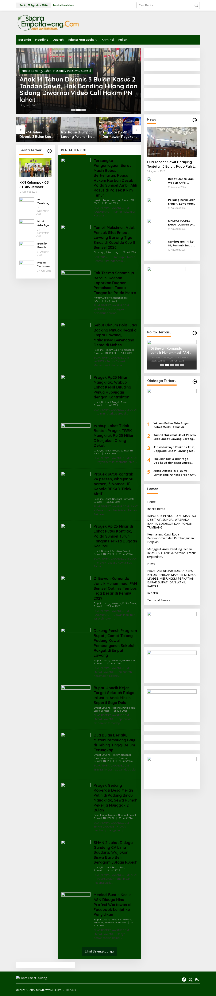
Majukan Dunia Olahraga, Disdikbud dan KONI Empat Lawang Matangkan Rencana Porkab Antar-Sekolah (174, 461)
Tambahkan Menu (63, 5)
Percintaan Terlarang (105, 758)
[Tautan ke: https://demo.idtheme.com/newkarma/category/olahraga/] (194, 381)
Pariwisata (129, 498)
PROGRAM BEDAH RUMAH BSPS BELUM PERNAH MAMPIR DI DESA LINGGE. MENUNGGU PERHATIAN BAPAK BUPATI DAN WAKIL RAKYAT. (171, 578)
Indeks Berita (156, 509)
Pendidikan (128, 660)
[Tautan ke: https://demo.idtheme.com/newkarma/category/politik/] (194, 333)
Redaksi (152, 593)
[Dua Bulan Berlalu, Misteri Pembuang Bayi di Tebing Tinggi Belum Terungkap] (95, 773)
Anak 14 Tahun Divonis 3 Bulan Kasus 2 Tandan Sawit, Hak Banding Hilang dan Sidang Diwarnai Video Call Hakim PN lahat (78, 89)
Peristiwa (73, 71)
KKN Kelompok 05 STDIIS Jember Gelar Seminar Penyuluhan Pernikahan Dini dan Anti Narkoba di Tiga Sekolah (34, 184)
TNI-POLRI (110, 353)
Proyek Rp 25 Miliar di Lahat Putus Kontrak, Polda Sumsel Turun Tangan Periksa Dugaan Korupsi (115, 536)
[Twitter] (190, 979)
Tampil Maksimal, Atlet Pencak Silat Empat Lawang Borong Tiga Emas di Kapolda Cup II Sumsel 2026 (114, 237)
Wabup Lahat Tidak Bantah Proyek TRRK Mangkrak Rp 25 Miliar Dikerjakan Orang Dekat (114, 435)
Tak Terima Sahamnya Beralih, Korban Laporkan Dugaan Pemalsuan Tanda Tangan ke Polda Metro (115, 282)
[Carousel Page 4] (177, 365)
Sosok (124, 402)
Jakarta (107, 297)
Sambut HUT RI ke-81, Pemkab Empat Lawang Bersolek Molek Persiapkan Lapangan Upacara (182, 243)
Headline (99, 349)
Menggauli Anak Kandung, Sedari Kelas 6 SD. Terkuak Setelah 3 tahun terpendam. (172, 553)
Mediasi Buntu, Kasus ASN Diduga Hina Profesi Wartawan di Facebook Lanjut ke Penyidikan (112, 904)
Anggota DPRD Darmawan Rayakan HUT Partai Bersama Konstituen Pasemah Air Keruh (119, 134)
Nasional (59, 71)
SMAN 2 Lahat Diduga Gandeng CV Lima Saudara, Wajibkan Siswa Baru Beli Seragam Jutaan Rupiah (115, 852)
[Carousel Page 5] (182, 365)
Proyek (116, 402)
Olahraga (99, 252)
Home (151, 502)
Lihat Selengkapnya (99, 951)
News (151, 564)
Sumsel (86, 71)
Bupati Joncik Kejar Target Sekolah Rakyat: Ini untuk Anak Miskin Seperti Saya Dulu (115, 695)
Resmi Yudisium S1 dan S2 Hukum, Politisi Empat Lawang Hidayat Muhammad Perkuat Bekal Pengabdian (44, 264)
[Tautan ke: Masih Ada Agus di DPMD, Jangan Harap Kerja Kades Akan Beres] (26, 226)
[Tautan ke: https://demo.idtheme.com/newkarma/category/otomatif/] (194, 120)
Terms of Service (158, 600)
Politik (125, 603)
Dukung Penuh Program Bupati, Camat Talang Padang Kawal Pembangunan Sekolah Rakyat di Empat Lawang (115, 643)
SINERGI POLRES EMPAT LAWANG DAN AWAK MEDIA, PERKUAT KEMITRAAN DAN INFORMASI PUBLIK (182, 222)
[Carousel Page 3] (83, 110)
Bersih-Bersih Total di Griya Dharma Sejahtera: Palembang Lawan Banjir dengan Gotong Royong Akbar (44, 245)
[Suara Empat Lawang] (48, 22)
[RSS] (197, 979)
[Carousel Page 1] (73, 110)
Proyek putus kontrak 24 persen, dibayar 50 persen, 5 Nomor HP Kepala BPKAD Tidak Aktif (113, 484)
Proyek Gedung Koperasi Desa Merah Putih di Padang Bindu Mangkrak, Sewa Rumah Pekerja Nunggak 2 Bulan (115, 798)
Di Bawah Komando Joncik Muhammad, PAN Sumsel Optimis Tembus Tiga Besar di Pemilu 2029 (115, 588)
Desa (96, 815)
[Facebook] (184, 979)
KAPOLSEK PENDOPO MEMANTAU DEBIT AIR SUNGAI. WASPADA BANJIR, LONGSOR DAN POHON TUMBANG (171, 521)
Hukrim (98, 200)
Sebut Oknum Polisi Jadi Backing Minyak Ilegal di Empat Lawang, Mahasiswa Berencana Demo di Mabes (115, 335)
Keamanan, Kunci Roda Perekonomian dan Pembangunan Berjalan (170, 538)
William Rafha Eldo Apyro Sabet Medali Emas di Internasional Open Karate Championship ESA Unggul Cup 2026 (175, 425)
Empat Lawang (32, 71)
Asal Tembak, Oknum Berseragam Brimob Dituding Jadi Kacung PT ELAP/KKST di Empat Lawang (43, 201)
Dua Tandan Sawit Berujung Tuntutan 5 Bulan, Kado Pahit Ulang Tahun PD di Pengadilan (171, 164)
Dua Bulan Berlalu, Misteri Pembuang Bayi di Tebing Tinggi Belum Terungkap (114, 742)
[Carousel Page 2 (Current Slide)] (78, 110)
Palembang (111, 252)
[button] (196, 5)
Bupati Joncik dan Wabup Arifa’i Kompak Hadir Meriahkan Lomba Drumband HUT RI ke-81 (181, 181)
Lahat (47, 71)
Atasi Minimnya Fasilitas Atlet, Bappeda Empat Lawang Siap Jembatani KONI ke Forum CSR (175, 449)
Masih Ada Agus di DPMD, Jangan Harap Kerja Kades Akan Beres (43, 223)
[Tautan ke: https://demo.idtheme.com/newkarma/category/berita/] (49, 151)
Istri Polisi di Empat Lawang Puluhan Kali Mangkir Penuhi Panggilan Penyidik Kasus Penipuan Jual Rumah (77, 134)
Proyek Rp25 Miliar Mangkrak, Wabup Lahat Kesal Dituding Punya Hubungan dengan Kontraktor (112, 387)
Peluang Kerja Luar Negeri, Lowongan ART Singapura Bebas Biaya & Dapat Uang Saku (181, 201)
